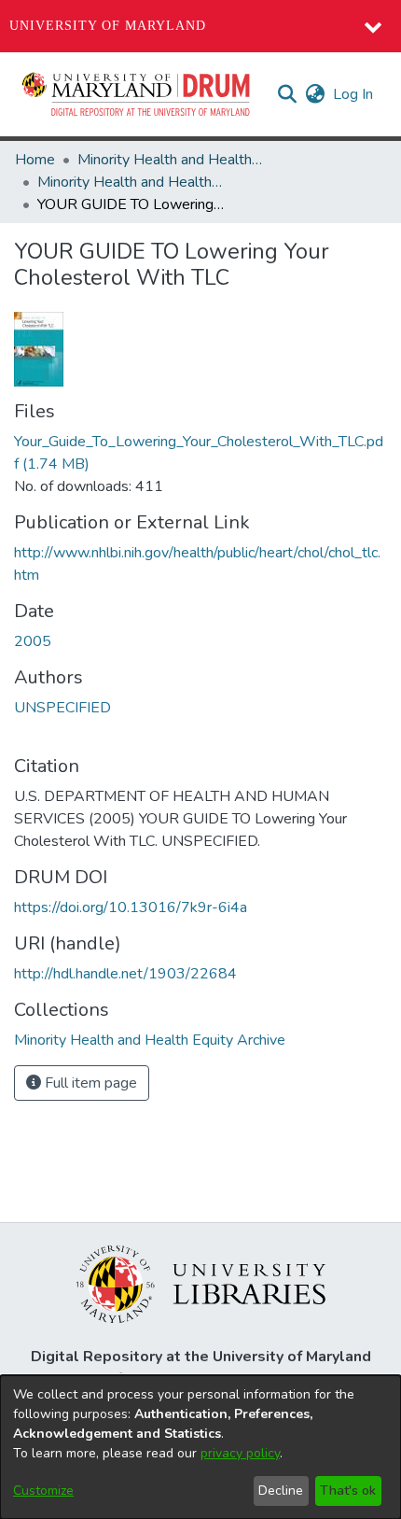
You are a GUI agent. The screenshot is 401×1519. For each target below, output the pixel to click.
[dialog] (200, 1447)
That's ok (348, 1490)
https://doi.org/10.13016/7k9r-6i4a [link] (130, 907)
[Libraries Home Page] (201, 1283)
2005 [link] (32, 641)
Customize (43, 1490)
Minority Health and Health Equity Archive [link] (170, 159)
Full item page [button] (89, 1083)
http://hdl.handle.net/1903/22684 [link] (125, 973)
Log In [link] (354, 94)
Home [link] (35, 159)
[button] (137, 94)
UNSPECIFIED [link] (62, 707)
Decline (280, 1490)
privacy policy (240, 1453)
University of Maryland (107, 26)
